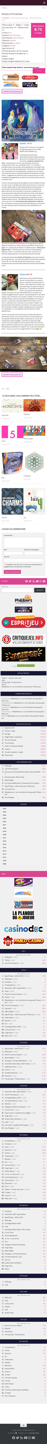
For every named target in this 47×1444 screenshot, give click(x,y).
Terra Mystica (9, 743)
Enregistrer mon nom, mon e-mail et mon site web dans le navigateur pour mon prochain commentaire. (23, 566)
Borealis (7, 1021)
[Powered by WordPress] (16, 1433)
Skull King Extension (11, 1177)
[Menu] (44, 2)
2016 (4, 841)
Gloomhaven (9, 755)
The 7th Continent (10, 740)
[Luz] (34, 501)
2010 (4, 861)
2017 (4, 838)
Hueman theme (34, 1433)
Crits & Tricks (9, 1110)
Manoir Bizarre (9, 1171)
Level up (7, 1195)
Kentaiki (13, 40)
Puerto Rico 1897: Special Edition (15, 988)
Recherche (5, 587)
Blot (3, 478)
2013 (4, 851)
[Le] (34, 462)
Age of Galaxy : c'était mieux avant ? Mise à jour (20, 786)
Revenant (8, 1076)
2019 (9, 33)
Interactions (8, 1332)
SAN (6, 1310)
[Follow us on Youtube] (37, 581)
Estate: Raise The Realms (13, 1119)
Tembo (7, 960)
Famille (4, 8)
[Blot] (12, 463)
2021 (4, 825)
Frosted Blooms (10, 985)
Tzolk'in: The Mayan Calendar (14, 746)
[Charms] (12, 501)
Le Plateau (27, 476)
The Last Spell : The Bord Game (11, 682)
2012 (4, 854)
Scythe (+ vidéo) (10, 731)
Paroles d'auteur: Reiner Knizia (14, 777)
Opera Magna (9, 780)
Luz (36, 151)
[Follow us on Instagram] (40, 581)
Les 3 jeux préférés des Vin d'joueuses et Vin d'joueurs (22, 783)
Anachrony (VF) (9, 728)
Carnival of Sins (10, 789)
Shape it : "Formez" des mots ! (14, 1189)
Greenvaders (9, 1018)
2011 (4, 857)
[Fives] (12, 432)
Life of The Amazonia (11, 769)
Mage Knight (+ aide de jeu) (13, 737)
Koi (6, 1024)
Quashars (27, 414)
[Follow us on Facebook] (26, 581)
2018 (4, 835)
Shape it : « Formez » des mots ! (12, 678)
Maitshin (7, 1104)
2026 (4, 809)
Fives (3, 441)
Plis (7, 388)
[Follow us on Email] (44, 581)
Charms (4, 518)
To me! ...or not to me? (12, 1174)
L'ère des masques (11, 1378)
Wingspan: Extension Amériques (15, 1107)
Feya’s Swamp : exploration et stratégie (17, 1113)
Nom (6, 549)
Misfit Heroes (9, 1384)
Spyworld (8, 1008)
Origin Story (8, 1116)
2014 (4, 848)
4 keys (7, 1387)
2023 (4, 818)
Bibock (7, 1269)
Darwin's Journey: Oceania (13, 994)
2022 (4, 822)
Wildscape (8, 766)
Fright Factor (9, 1033)
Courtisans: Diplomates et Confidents (17, 1390)
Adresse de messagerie (32, 549)
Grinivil (4, 684)
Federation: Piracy (10, 1067)
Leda (3, 680)
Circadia (7, 1192)
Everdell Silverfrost (11, 1073)
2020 (4, 828)
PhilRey (7, 18)
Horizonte (5, 415)
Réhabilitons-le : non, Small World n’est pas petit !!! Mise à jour (21, 687)
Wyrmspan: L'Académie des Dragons (16, 1125)
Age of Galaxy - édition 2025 (14, 976)
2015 (4, 844)
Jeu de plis (16, 43)
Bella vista (8, 1036)
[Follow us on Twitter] (30, 581)
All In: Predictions (10, 1396)
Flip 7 (6, 1186)
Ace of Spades (9, 797)
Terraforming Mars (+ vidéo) (14, 752)
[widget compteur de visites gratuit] (26, 666)
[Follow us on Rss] (33, 581)
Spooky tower (9, 1313)
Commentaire (8, 535)
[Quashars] (34, 405)
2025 (4, 812)
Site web (6, 557)
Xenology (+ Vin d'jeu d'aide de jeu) (15, 1061)
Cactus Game (9, 1180)
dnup (6, 991)
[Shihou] (34, 431)
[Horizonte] (12, 405)
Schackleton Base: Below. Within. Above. (17, 1064)
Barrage (7, 734)
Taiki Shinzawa (15, 35)
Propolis (7, 1307)
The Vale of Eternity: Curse (13, 1101)
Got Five (7, 1260)
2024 (4, 815)
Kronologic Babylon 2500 (13, 1027)
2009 (4, 864)
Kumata (7, 1381)
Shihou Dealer (28, 439)
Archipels (8, 1393)
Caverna (7, 749)
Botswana (8, 1183)
